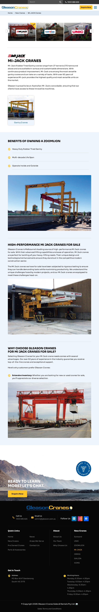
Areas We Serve (37, 541)
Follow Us (65, 518)
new (61, 375)
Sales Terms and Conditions (49, 609)
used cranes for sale (75, 375)
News (32, 537)
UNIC (76, 541)
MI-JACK (78, 550)
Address (15, 575)
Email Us (38, 516)
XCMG (77, 563)
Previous (7, 31)
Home (10, 13)
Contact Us (34, 545)
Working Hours (73, 575)
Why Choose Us (60, 545)
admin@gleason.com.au (45, 519)
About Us (57, 537)
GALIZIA (77, 558)
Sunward (78, 537)
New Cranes (20, 13)
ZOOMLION (79, 545)
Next (91, 31)
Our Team (57, 541)
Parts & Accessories (17, 550)
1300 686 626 (73, 2)
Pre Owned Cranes (16, 545)
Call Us (19, 516)
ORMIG (77, 554)
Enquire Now (86, 7)
